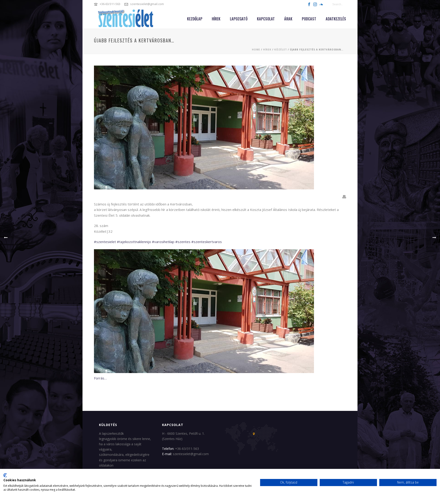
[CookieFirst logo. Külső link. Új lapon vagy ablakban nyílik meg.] (5, 475)
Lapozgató (239, 19)
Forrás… (100, 378)
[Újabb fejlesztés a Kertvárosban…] (220, 127)
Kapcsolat (266, 19)
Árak (288, 19)
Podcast (309, 19)
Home (256, 49)
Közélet (280, 49)
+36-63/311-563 (110, 4)
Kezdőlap (194, 19)
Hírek (216, 19)
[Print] (344, 196)
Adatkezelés (336, 19)
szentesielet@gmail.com (147, 4)
